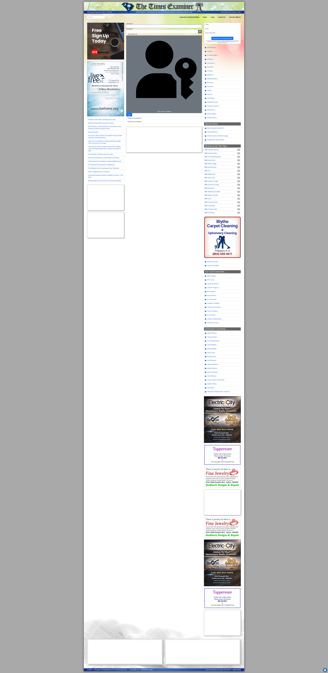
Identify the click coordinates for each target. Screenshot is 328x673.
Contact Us (221, 17)
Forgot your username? (135, 121)
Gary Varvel (211, 160)
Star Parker (210, 388)
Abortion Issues (212, 117)
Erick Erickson (211, 360)
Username (129, 23)
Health (209, 90)
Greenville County (213, 184)
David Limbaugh (212, 372)
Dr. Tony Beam (211, 299)
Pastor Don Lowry (212, 322)
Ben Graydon (211, 291)
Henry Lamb (211, 352)
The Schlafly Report (213, 341)
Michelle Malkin (212, 348)
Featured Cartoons (213, 106)
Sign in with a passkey (164, 111)
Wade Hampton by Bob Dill (215, 128)
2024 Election (211, 47)
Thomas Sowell (212, 337)
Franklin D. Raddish (213, 303)
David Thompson (212, 311)
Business (210, 82)
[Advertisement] (105, 198)
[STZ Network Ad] (105, 41)
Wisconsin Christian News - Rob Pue (218, 391)
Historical (210, 75)
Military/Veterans (212, 78)
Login (212, 17)
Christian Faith (212, 209)
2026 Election (212, 167)
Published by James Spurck (215, 139)
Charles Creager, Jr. (213, 287)
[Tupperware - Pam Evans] (222, 454)
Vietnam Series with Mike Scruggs (217, 136)
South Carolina (212, 153)
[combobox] (96, 17)
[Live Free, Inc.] (105, 88)
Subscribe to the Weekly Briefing (222, 38)
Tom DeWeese (211, 376)
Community (210, 63)
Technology (210, 98)
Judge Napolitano (212, 364)
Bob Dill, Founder (212, 261)
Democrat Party (212, 202)
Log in (129, 114)
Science (209, 94)
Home (205, 17)
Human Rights (211, 114)
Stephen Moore (212, 384)
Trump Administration (214, 156)
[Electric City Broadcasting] (222, 419)
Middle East (211, 174)
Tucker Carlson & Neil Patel (215, 380)
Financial (210, 86)
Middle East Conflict (214, 191)
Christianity (211, 205)
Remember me (132, 34)
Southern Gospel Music (214, 319)
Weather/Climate (212, 102)
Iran (209, 170)
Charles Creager (213, 181)
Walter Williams (212, 333)
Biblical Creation (213, 195)
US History (211, 212)
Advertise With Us (235, 17)
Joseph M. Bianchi (212, 283)
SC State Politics (212, 55)
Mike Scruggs (212, 163)
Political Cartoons (213, 149)
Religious (210, 59)
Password (129, 29)
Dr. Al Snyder (211, 315)
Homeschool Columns (214, 307)
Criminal (209, 71)
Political (209, 51)
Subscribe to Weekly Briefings (189, 17)
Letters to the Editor (213, 265)
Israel (209, 198)
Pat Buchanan (211, 356)
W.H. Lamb (211, 177)
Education (210, 67)
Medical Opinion (212, 368)
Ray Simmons (211, 295)
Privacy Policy (218, 41)
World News (211, 110)
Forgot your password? (135, 118)
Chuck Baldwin (211, 345)
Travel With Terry (212, 132)
